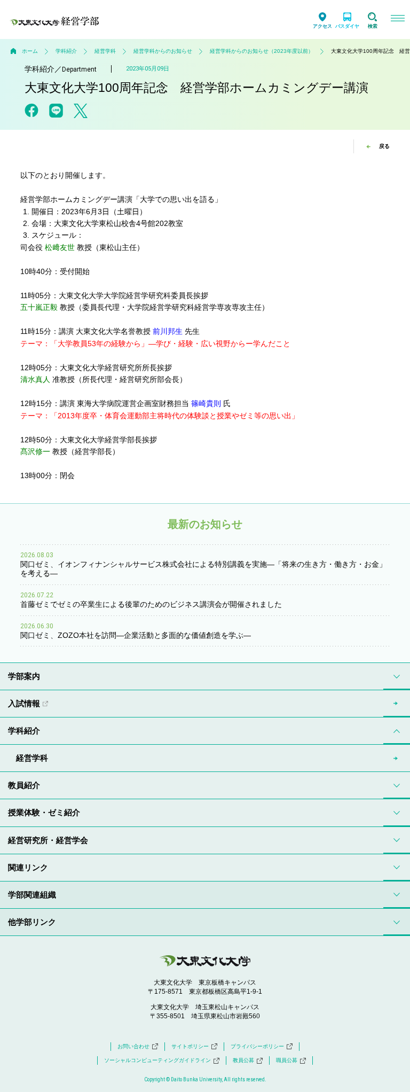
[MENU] (397, 19)
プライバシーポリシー (257, 1046)
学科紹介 (66, 51)
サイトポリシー (190, 1046)
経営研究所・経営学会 (48, 840)
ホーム (30, 51)
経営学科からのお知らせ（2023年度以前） (261, 51)
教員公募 (243, 1060)
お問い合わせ (133, 1046)
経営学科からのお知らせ (162, 51)
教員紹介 (24, 785)
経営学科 (105, 51)
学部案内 (24, 676)
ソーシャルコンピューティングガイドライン (157, 1060)
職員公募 (286, 1060)
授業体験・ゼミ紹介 (44, 812)
